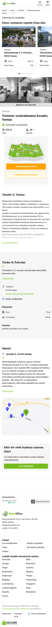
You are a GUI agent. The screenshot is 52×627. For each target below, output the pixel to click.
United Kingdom (9, 588)
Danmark (6, 559)
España (5, 592)
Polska (29, 576)
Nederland (6, 576)
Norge (5, 568)
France (5, 596)
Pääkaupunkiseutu (33, 10)
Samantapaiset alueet (26, 166)
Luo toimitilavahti (9, 543)
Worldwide (31, 592)
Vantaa (4, 13)
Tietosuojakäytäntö (9, 609)
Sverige (5, 563)
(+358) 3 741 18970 (10, 528)
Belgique (6, 580)
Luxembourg (7, 584)
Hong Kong (31, 580)
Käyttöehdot (24, 609)
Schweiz (30, 568)
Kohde (12, 10)
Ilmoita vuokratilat (35, 543)
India (28, 588)
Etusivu (4, 10)
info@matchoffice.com (11, 525)
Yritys (4, 547)
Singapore (30, 584)
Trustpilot (5, 486)
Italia (28, 559)
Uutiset (5, 551)
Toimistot (21, 10)
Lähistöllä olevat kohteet (26, 175)
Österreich (30, 563)
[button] (33, 29)
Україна (29, 572)
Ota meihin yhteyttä (35, 547)
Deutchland (7, 572)
